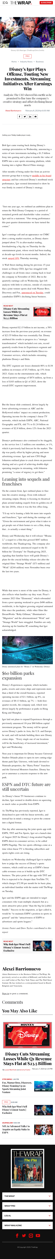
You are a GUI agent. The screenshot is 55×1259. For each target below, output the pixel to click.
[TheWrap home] (21, 2)
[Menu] (5, 2)
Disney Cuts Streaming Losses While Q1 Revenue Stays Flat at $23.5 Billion (16, 313)
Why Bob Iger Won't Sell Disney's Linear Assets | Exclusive (16, 947)
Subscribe (46, 2)
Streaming (7, 1079)
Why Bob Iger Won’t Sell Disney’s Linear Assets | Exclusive (14, 1109)
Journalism (7, 1123)
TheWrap (9, 1196)
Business (40, 61)
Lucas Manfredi (10, 1070)
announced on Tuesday (32, 292)
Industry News (26, 61)
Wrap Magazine (13, 1225)
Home (14, 61)
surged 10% (13, 258)
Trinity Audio (16, 135)
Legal (7, 1216)
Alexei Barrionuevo (13, 111)
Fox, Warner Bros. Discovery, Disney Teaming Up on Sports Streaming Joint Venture (17, 1087)
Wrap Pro (9, 1206)
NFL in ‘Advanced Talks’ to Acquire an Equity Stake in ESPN (16, 1129)
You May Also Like (19, 1010)
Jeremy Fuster (25, 1070)
